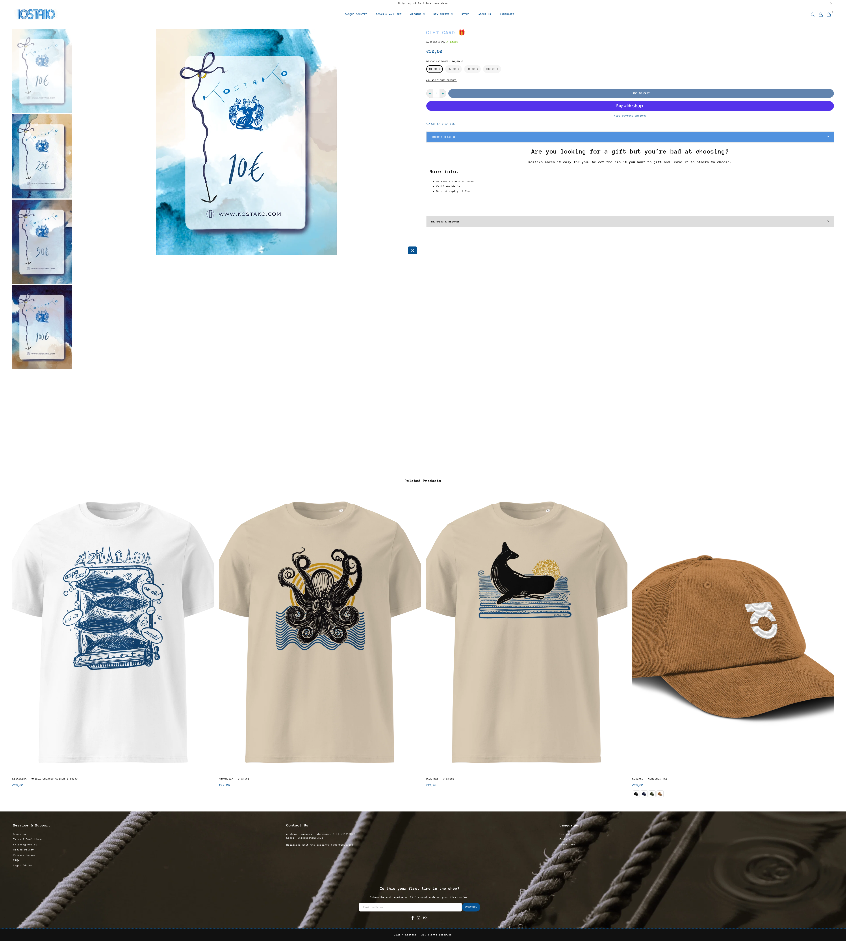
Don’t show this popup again (425, 503)
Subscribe (423, 480)
